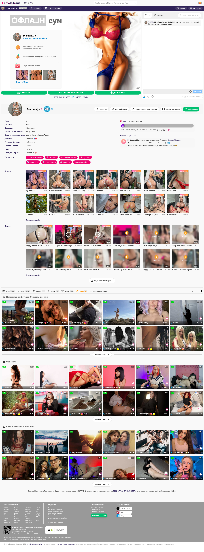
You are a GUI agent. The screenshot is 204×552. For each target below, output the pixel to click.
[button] (52, 8)
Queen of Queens (174, 140)
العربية (37, 518)
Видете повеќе (100, 354)
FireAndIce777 (9, 323)
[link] (61, 97)
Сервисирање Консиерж (55, 511)
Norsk (16, 515)
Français (27, 515)
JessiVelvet (8, 387)
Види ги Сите (21, 82)
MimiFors (176, 452)
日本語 (38, 515)
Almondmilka (9, 478)
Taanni (7, 452)
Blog (122, 512)
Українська (7, 522)
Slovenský (28, 507)
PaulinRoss (76, 414)
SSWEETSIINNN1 (44, 452)
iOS (28, 533)
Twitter (125, 508)
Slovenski (17, 511)
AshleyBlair (177, 414)
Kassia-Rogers (144, 414)
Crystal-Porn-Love (112, 452)
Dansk (16, 513)
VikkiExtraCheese (179, 478)
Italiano (27, 517)
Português (28, 511)
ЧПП (49, 507)
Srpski (16, 509)
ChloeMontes (110, 387)
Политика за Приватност (55, 513)
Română (27, 509)
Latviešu (6, 518)
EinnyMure (42, 414)
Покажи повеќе (33, 220)
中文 (37, 511)
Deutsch (27, 518)
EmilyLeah (8, 414)
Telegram (126, 516)
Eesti (5, 513)
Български (7, 517)
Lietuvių (6, 515)
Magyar (16, 522)
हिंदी (37, 517)
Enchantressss (9, 349)
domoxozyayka (77, 323)
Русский (6, 509)
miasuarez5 (177, 387)
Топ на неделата (97, 507)
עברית (37, 520)
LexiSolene (109, 414)
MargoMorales (110, 478)
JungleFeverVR (77, 452)
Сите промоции (95, 509)
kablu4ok (142, 478)
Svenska (16, 518)
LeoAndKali (42, 478)
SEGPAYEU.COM (69, 544)
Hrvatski (27, 513)
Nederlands (28, 522)
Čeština (6, 511)
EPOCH (60, 544)
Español (16, 517)
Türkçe (38, 507)
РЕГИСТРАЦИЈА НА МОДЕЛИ (124, 491)
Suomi (16, 507)
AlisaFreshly (143, 323)
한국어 (38, 513)
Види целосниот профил (35, 38)
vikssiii (175, 323)
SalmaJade (42, 387)
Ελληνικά (17, 520)
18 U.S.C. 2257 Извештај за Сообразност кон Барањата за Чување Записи (25, 539)
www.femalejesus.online (34, 544)
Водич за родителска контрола (57, 518)
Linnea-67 (109, 323)
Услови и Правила (53, 515)
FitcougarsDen (110, 349)
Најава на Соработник (97, 511)
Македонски (28, 520)
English (6, 507)
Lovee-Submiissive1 (146, 452)
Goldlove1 (142, 349)
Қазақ (37, 509)
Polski (5, 520)
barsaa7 (75, 349)
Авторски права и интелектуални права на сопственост (65, 517)
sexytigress (177, 349)
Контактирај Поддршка (55, 509)
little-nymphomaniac (79, 478)
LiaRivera (142, 387)
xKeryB (40, 323)
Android (36, 533)
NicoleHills (76, 387)
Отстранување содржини (55, 522)
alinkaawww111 (44, 349)
